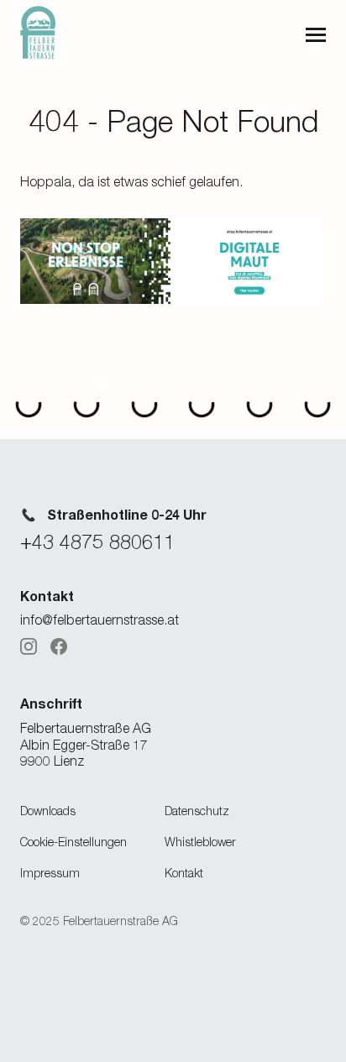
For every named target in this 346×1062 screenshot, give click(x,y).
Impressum (50, 873)
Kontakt (184, 873)
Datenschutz (197, 810)
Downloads (48, 810)
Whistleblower (200, 841)
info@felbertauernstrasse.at (99, 619)
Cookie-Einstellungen (73, 841)
